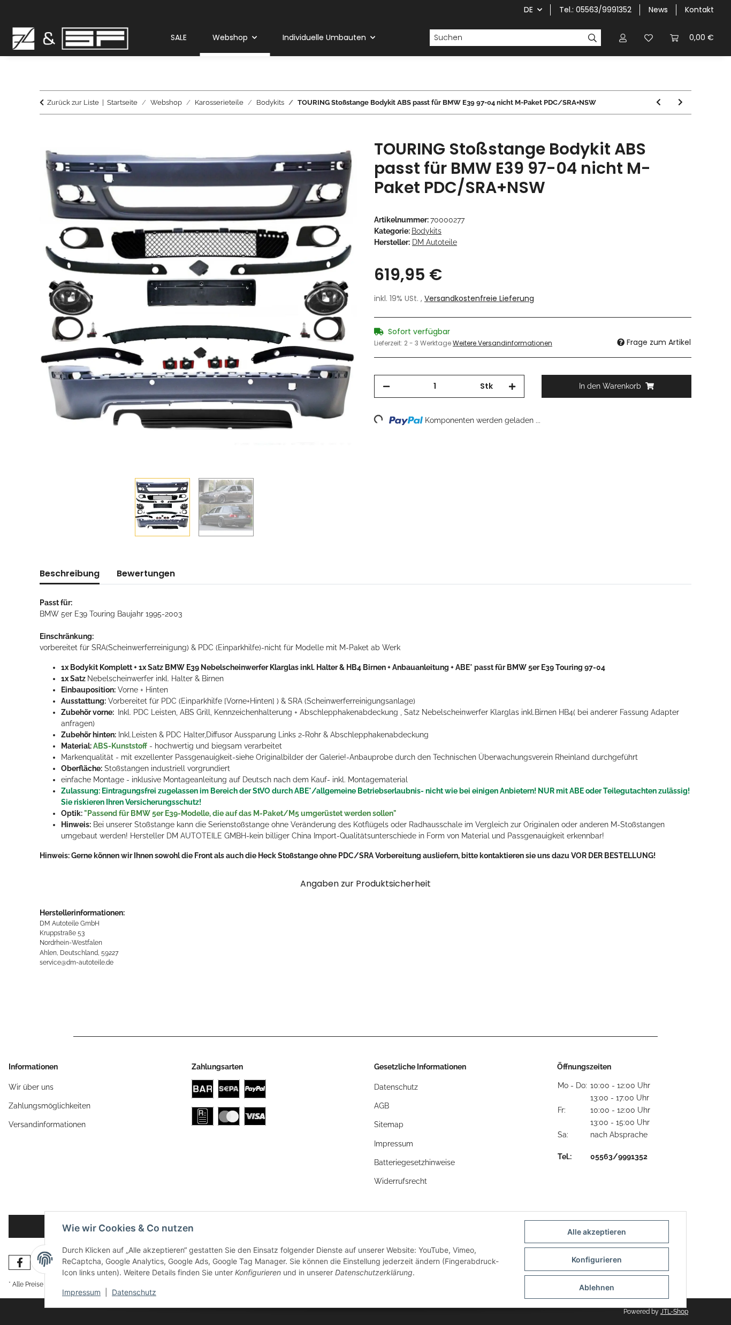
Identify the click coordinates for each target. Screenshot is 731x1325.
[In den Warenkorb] (48, 134)
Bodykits (426, 231)
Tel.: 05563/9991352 (595, 9)
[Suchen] (592, 38)
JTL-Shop (674, 1311)
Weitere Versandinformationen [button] (502, 343)
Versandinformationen (47, 1124)
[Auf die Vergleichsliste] (306, 160)
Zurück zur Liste (73, 102)
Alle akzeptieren (596, 1231)
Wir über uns (31, 1087)
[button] (623, 37)
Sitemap (388, 1124)
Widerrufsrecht (400, 1181)
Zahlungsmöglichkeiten (49, 1105)
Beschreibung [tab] (70, 573)
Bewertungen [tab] (146, 573)
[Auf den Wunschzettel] (334, 160)
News (658, 9)
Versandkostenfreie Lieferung (479, 298)
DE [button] (528, 9)
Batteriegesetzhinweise (414, 1162)
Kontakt (699, 9)
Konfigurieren (597, 1259)
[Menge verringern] (386, 386)
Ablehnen (596, 1287)
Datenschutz (134, 1292)
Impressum (81, 1292)
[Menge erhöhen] (512, 386)
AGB (381, 1105)
